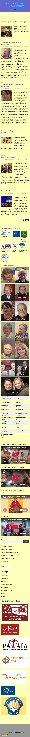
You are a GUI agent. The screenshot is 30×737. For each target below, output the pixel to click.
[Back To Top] (14, 728)
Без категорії (4, 575)
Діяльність (7, 159)
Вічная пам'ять (4, 578)
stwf (1, 24)
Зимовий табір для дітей (7, 555)
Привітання (3, 593)
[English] (2, 735)
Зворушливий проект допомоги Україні (12, 132)
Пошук (2, 539)
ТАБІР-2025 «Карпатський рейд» (9, 561)
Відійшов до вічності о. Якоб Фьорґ (13, 22)
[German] (4, 735)
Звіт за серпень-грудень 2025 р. (8, 558)
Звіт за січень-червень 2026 (8, 549)
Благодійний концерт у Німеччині (13, 191)
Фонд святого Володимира (14, 732)
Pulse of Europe (16, 238)
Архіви (2, 566)
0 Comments (25, 24)
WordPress (10, 734)
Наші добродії (8, 24)
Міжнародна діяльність (15, 159)
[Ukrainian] (6, 735)
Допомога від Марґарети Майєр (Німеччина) (12, 85)
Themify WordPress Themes (21, 734)
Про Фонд (3, 596)
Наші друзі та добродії (16, 24)
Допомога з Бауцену (8, 157)
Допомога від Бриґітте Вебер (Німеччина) (11, 43)
